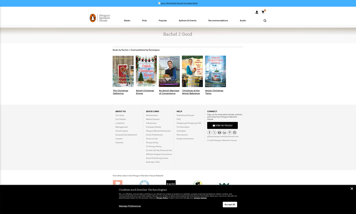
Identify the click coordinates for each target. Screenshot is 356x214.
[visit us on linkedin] (224, 132)
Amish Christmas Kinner (145, 92)
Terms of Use (152, 138)
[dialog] (178, 199)
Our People (120, 119)
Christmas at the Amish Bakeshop (191, 92)
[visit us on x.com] (214, 132)
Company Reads (153, 127)
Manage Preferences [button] (130, 206)
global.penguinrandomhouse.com (223, 136)
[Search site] (265, 20)
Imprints (119, 142)
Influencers (151, 123)
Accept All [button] (230, 204)
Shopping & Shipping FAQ (189, 123)
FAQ (179, 119)
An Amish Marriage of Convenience (169, 92)
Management (121, 127)
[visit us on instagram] (235, 132)
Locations (119, 123)
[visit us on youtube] (219, 132)
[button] (127, 20)
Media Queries (153, 119)
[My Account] (256, 11)
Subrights (181, 131)
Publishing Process (185, 115)
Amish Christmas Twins (214, 92)
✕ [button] (351, 189)
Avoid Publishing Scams (157, 158)
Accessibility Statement (126, 134)
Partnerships (152, 115)
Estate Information (185, 138)
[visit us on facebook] (209, 132)
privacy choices (200, 198)
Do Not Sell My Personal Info (159, 150)
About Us (120, 111)
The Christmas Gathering (120, 92)
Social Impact (121, 131)
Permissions (182, 134)
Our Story (119, 115)
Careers (119, 138)
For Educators (183, 127)
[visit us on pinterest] (230, 132)
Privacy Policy (152, 142)
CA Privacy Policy (153, 146)
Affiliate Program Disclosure (159, 154)
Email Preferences (154, 134)
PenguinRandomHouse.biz (158, 131)
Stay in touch (223, 125)
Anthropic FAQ (153, 162)
